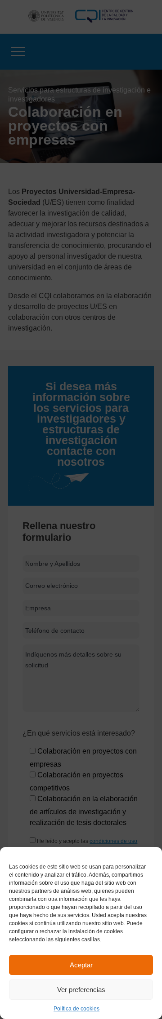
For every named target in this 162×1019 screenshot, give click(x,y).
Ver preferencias (81, 989)
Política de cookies (76, 1009)
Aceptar (81, 965)
